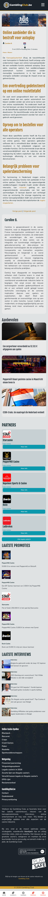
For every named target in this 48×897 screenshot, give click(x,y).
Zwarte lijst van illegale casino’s (15, 773)
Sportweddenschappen (12, 752)
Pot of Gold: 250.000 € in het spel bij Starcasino (20, 608)
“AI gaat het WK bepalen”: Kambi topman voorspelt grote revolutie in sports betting (26, 688)
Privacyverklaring (9, 799)
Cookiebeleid (7, 796)
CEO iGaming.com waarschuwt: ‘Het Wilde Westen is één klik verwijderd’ (27, 676)
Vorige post (17, 211)
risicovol (22, 187)
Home (4, 52)
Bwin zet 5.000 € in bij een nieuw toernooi (18, 647)
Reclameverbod (8, 782)
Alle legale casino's (24, 539)
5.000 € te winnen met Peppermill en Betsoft (19, 566)
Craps (4, 739)
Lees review (7, 444)
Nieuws (10, 52)
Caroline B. (8, 43)
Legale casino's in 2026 (12, 769)
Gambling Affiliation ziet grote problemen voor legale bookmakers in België (28, 712)
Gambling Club (24, 879)
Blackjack (6, 733)
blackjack (28, 831)
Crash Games (7, 743)
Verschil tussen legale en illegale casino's (20, 776)
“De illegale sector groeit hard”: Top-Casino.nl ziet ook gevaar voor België (28, 700)
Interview (14, 660)
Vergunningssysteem (11, 766)
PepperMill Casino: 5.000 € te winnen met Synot (20, 627)
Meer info (24, 447)
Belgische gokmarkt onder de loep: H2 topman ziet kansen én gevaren (28, 664)
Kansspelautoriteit (14, 58)
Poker (4, 746)
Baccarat (6, 736)
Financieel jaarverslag (11, 763)
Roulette (5, 749)
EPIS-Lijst (6, 779)
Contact (5, 793)
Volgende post (29, 211)
